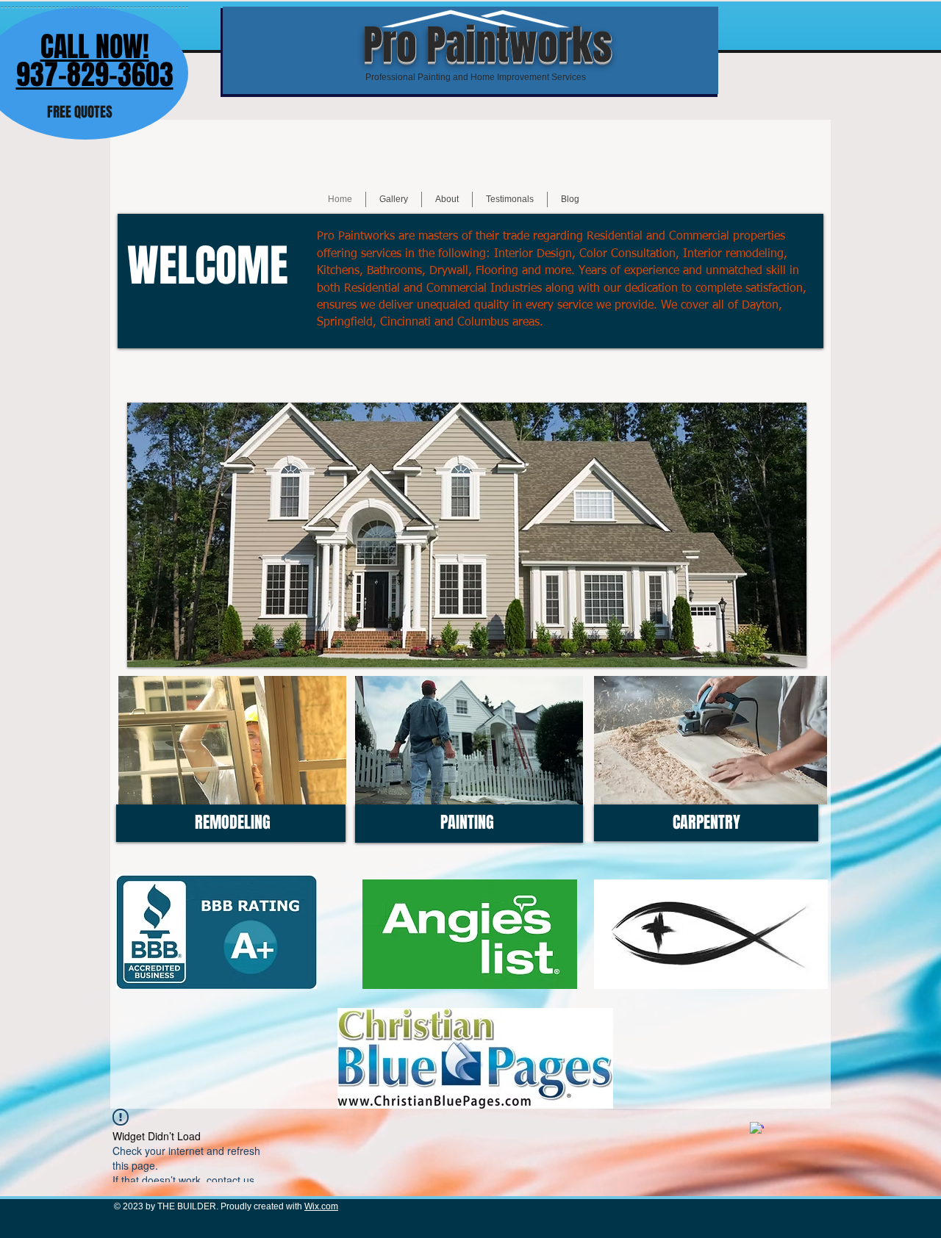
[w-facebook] (757, 1129)
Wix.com (321, 1206)
